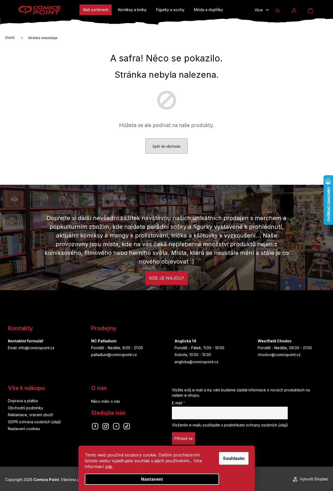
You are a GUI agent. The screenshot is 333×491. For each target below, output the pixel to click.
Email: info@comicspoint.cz (31, 348)
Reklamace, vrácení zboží (30, 414)
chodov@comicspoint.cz (279, 354)
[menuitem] (95, 9)
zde (108, 466)
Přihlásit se (183, 438)
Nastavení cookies (24, 428)
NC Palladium (104, 341)
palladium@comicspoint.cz (114, 354)
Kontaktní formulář (25, 341)
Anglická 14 (185, 341)
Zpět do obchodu (166, 146)
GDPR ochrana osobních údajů (34, 422)
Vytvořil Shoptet (314, 479)
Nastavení (152, 479)
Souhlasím (234, 458)
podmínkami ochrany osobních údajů (256, 425)
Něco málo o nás (105, 401)
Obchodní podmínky (25, 408)
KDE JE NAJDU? (166, 278)
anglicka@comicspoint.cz (196, 361)
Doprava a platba (23, 400)
